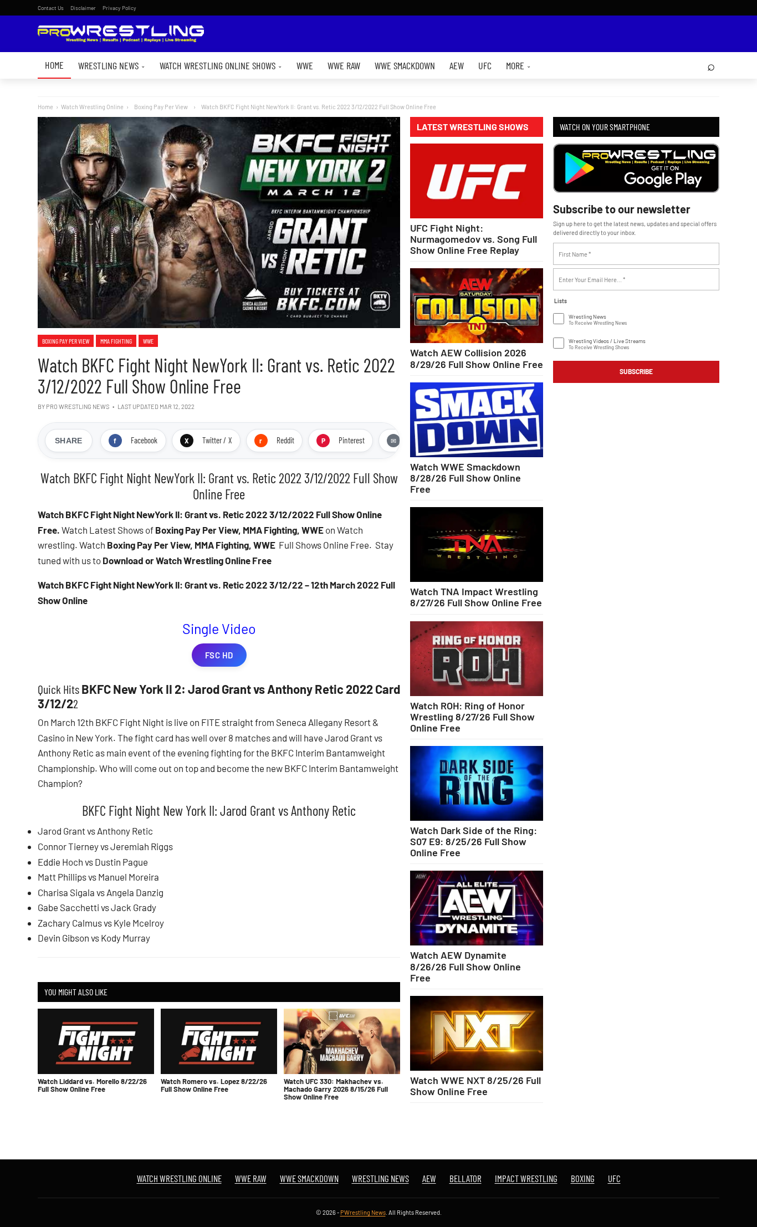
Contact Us (51, 7)
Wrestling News (111, 65)
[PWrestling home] (121, 34)
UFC (485, 65)
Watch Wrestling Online (92, 106)
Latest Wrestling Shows (473, 126)
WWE (304, 65)
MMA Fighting (116, 341)
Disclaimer (83, 7)
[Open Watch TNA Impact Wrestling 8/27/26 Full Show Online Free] (476, 544)
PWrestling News (363, 1212)
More (518, 65)
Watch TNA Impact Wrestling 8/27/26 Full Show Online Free (476, 597)
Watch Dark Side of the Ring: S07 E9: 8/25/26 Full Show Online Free (473, 841)
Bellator (465, 1178)
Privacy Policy (119, 7)
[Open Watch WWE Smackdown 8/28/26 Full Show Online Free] (476, 419)
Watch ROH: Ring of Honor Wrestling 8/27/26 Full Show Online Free (472, 716)
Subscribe (636, 371)
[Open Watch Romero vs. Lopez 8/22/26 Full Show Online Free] (219, 1041)
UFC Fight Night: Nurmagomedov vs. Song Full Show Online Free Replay (473, 239)
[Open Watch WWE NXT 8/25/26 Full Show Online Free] (476, 1033)
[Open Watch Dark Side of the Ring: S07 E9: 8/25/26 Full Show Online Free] (476, 783)
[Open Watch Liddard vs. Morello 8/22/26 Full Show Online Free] (96, 1041)
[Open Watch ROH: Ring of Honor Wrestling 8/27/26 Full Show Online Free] (476, 658)
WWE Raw (344, 65)
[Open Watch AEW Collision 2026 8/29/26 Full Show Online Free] (476, 305)
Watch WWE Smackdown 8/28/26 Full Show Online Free (465, 478)
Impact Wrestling (526, 1178)
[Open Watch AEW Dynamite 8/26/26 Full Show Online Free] (476, 908)
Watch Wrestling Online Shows (221, 65)
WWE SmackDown (405, 65)
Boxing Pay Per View (65, 341)
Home (54, 65)
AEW (456, 65)
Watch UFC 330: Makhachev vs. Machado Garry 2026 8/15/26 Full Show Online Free (336, 1089)
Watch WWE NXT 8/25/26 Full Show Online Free (475, 1085)
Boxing (583, 1178)
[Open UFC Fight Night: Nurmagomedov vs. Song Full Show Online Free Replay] (476, 181)
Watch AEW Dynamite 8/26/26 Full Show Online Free (465, 966)
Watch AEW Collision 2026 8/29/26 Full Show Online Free (476, 358)
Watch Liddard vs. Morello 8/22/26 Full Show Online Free (92, 1085)
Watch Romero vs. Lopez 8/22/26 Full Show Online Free (214, 1085)
